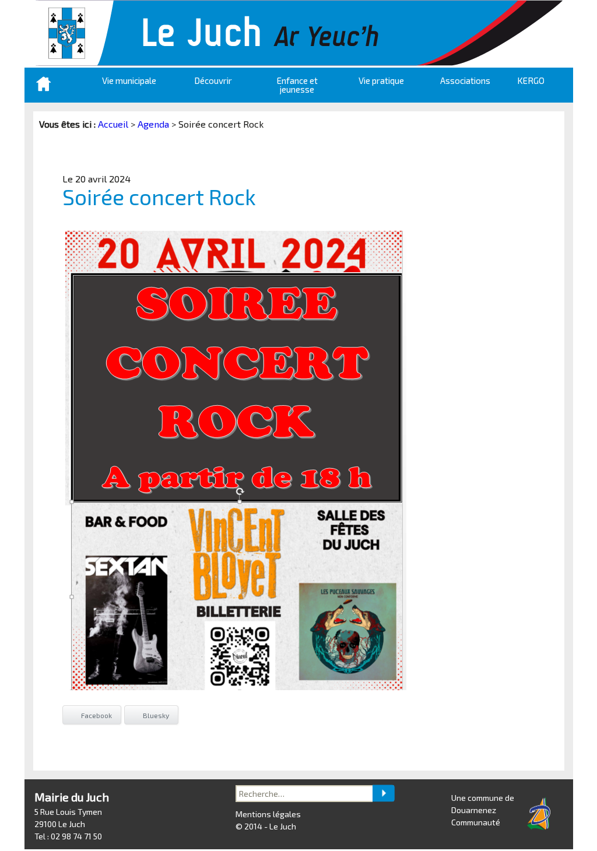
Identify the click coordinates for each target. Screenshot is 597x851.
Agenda (153, 123)
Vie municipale (129, 80)
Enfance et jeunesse (297, 84)
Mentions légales (268, 814)
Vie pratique (381, 80)
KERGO (531, 80)
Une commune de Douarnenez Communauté (482, 810)
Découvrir (213, 80)
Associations (465, 80)
